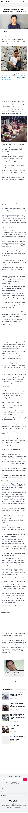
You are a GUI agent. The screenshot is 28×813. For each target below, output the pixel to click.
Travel (11, 697)
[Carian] (23, 1)
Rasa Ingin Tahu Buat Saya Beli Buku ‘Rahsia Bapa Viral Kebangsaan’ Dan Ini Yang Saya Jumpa (17, 716)
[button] (26, 1)
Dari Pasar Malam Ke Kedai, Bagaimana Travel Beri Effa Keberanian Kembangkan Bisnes (17, 705)
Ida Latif (15, 697)
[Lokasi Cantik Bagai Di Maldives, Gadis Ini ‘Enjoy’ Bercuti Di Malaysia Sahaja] (5, 696)
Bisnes (5, 31)
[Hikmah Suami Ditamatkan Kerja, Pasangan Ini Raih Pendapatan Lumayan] (5, 729)
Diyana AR (24, 33)
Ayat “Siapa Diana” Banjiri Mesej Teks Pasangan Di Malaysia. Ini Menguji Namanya (17, 738)
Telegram (14, 782)
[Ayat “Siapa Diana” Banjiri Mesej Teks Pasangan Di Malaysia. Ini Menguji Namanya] (5, 740)
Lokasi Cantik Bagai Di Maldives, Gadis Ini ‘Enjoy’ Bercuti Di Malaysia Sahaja (17, 694)
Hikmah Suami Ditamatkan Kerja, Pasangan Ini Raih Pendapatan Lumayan (18, 727)
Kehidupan (12, 740)
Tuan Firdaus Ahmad (7, 79)
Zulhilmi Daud (20, 103)
